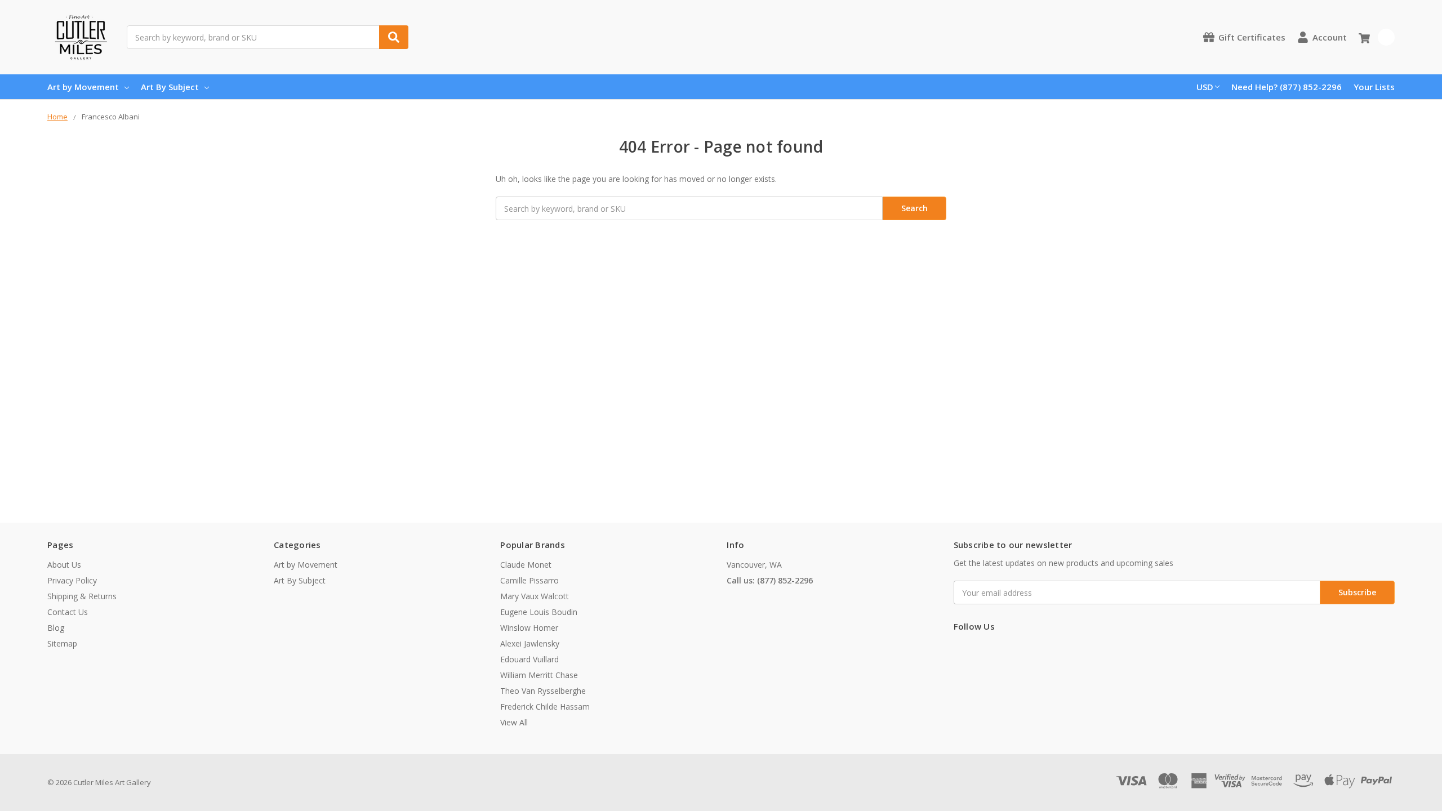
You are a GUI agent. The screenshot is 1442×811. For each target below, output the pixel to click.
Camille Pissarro (529, 580)
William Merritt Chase (539, 675)
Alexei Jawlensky (529, 643)
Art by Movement (83, 86)
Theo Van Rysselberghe (543, 690)
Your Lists (1374, 86)
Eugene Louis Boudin (538, 612)
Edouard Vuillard (529, 659)
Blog (55, 627)
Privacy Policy (72, 580)
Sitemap (62, 643)
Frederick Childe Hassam (545, 706)
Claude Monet (525, 564)
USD (1204, 86)
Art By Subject (170, 86)
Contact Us (67, 612)
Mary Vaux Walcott (534, 596)
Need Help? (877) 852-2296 (1286, 86)
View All (514, 722)
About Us (64, 564)
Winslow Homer (529, 627)
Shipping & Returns (82, 596)
